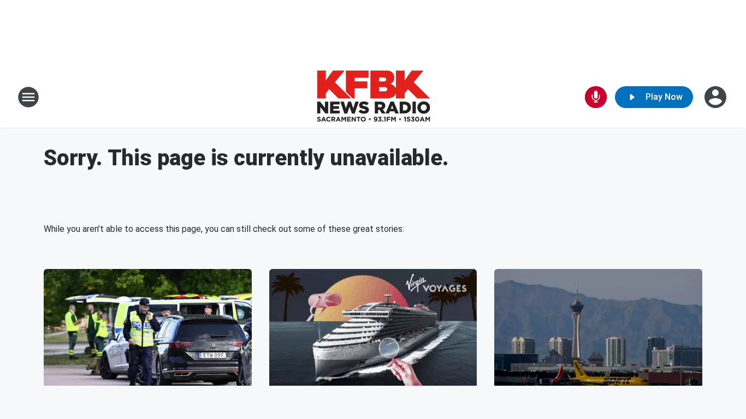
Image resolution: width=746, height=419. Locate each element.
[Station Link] (373, 97)
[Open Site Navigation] (28, 97)
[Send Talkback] (596, 97)
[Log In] (716, 97)
